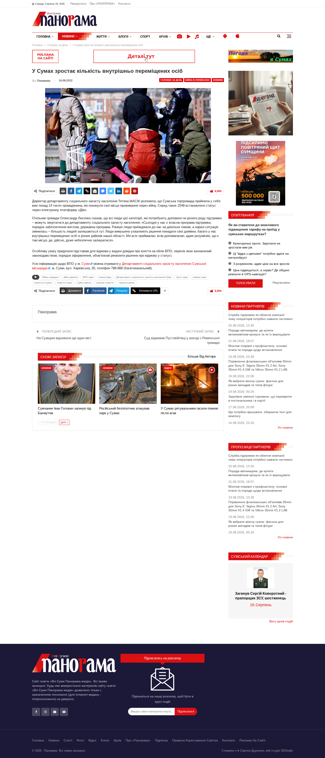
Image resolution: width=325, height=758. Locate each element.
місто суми (182, 277)
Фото (80, 740)
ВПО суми (88, 277)
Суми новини (84, 282)
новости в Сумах (43, 282)
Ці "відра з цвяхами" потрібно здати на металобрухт (258, 255)
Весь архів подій (281, 621)
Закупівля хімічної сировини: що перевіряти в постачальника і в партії (260, 398)
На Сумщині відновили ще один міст (64, 338)
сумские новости (105, 282)
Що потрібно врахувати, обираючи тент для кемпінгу (260, 414)
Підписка (161, 740)
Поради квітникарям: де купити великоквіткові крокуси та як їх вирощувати (259, 332)
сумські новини (127, 282)
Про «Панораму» (138, 740)
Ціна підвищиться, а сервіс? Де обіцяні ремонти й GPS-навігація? (258, 272)
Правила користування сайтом (195, 740)
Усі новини (285, 427)
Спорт (145, 36)
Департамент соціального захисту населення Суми (143, 277)
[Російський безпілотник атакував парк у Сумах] (128, 384)
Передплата (78, 3)
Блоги (123, 36)
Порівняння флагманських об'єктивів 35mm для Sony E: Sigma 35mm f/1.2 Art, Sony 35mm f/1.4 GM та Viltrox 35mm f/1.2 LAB (259, 365)
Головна (43, 36)
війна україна (71, 277)
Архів (163, 36)
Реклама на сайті (252, 740)
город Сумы (105, 277)
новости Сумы (64, 282)
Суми (86, 263)
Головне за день (171, 80)
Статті (68, 740)
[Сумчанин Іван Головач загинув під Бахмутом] (66, 384)
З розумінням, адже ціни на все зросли (260, 263)
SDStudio (287, 750)
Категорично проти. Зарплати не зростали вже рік (254, 245)
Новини (68, 36)
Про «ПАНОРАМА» (102, 3)
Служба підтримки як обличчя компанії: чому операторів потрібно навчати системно (260, 317)
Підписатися (186, 711)
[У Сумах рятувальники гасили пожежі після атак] (189, 384)
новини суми (199, 277)
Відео (168, 368)
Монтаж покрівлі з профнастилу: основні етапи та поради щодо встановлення (257, 348)
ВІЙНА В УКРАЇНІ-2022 (197, 80)
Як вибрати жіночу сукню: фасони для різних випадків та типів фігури (255, 383)
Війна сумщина (50, 277)
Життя (101, 36)
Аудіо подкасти (197, 36)
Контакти (124, 3)
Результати (281, 282)
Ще (208, 36)
